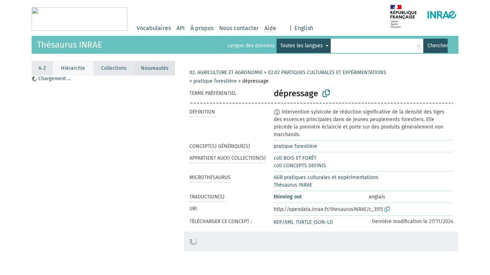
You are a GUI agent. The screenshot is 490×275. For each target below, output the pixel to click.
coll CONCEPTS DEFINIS (300, 166)
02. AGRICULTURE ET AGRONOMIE (226, 72)
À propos (201, 28)
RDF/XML (284, 222)
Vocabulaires (154, 28)
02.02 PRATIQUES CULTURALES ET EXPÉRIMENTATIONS (327, 72)
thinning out (288, 197)
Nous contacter (239, 28)
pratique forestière (215, 81)
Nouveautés (155, 68)
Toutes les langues (302, 46)
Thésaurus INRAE (69, 45)
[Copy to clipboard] (326, 93)
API (180, 28)
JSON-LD (323, 222)
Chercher (438, 46)
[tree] (103, 175)
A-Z (42, 68)
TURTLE (304, 222)
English (304, 28)
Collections (114, 68)
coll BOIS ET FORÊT (295, 158)
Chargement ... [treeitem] (54, 79)
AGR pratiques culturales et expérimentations (326, 177)
